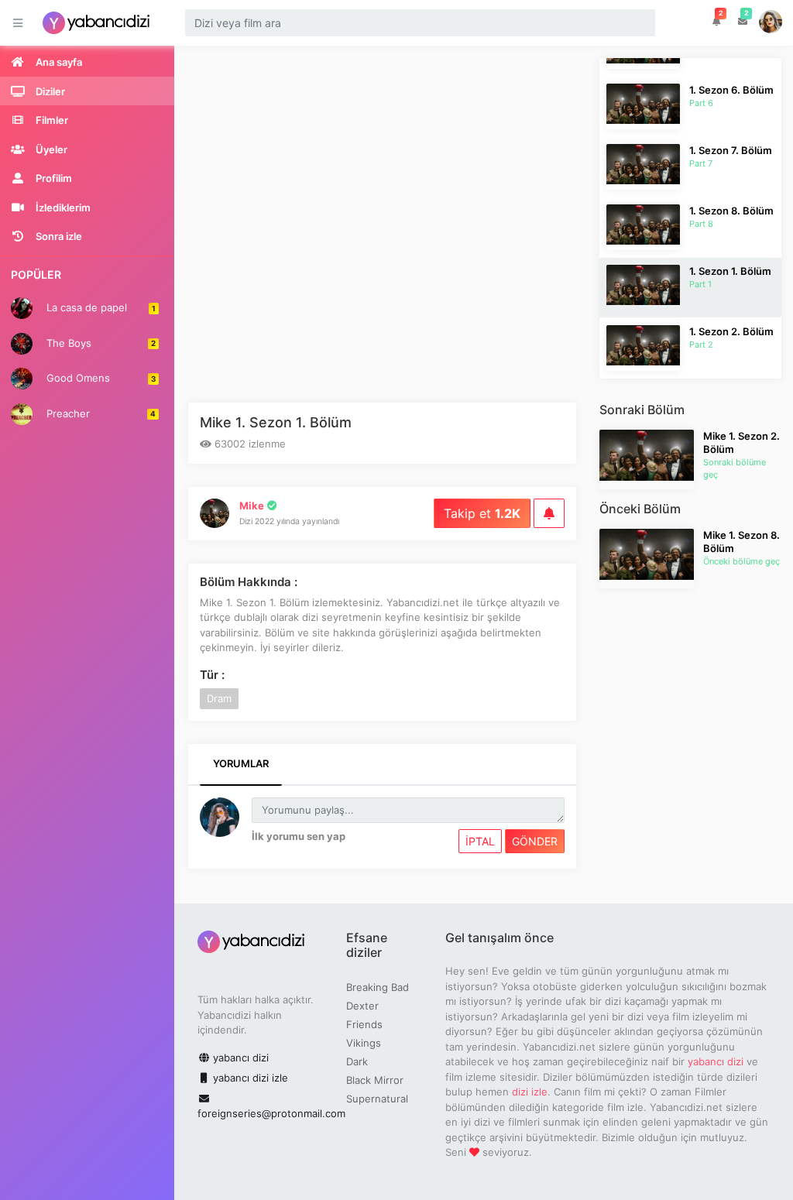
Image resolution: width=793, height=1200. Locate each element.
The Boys (99, 342)
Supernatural (377, 1098)
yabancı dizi (239, 1057)
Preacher (99, 412)
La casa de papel (99, 307)
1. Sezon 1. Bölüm (730, 271)
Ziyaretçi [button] (771, 23)
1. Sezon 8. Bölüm (731, 210)
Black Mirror (374, 1080)
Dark (357, 1061)
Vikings (363, 1043)
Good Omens (99, 378)
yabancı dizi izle (249, 1077)
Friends (364, 1024)
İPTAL (480, 841)
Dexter (362, 1005)
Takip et (482, 513)
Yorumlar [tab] (241, 763)
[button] (716, 21)
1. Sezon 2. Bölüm (731, 331)
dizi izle (530, 1091)
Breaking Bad (377, 987)
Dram (219, 698)
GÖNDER (535, 841)
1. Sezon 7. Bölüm (730, 150)
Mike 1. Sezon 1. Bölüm (276, 422)
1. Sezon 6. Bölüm (731, 90)
